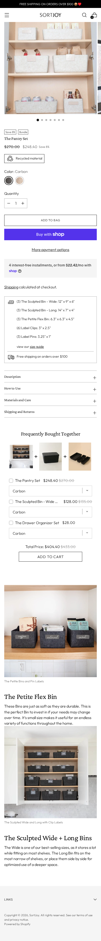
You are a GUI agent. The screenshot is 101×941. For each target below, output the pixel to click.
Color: (16, 171)
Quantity (11, 193)
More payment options (50, 249)
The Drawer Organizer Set (37, 522)
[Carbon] (8, 180)
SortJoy (34, 915)
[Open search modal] (84, 15)
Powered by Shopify (17, 924)
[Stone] (19, 180)
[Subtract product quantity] (23, 203)
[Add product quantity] (8, 203)
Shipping (11, 287)
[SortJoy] (50, 14)
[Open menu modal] (7, 15)
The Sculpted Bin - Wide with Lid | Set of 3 (38, 501)
